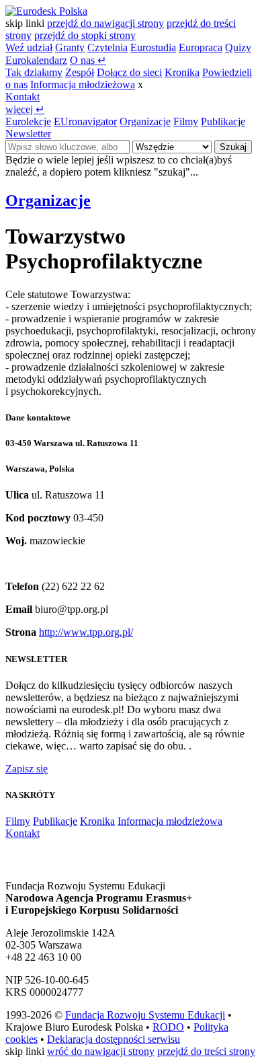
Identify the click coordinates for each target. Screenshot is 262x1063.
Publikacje (223, 121)
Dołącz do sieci (129, 72)
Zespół (79, 72)
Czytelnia (107, 47)
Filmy (185, 121)
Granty (70, 47)
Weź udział (28, 47)
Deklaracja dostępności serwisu (113, 1039)
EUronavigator (85, 121)
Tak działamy (33, 72)
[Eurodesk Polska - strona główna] (46, 11)
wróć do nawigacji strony (101, 1051)
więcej (24, 109)
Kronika (182, 72)
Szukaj (233, 147)
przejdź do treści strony (206, 1051)
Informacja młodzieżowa (82, 84)
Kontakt (22, 96)
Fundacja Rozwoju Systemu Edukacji (145, 1015)
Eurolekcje (28, 121)
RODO (168, 1027)
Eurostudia (153, 47)
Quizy (238, 47)
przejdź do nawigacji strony (105, 23)
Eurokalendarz (36, 60)
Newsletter (28, 133)
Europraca (200, 47)
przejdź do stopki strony (85, 35)
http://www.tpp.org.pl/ (86, 632)
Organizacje (145, 121)
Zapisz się (26, 768)
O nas (88, 60)
